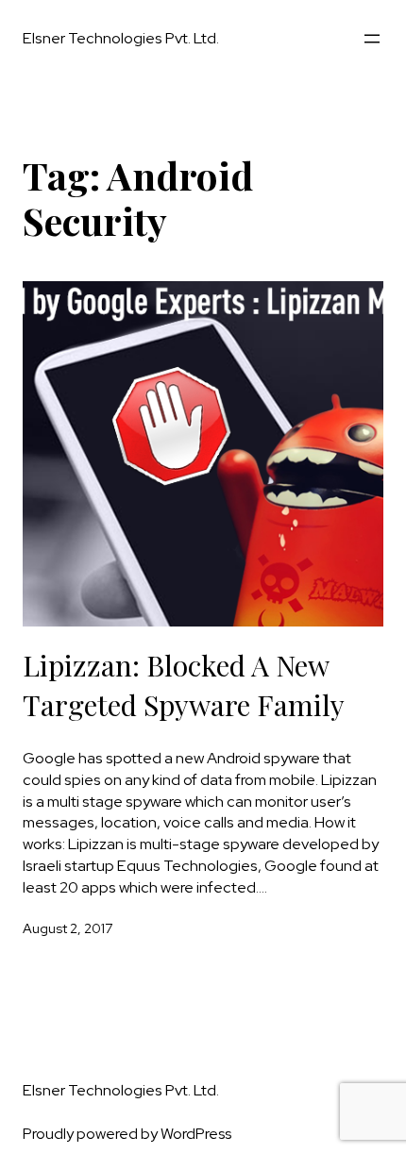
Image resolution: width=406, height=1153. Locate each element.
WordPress (196, 1134)
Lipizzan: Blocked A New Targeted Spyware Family (184, 685)
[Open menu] (372, 38)
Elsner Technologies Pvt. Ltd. (121, 37)
